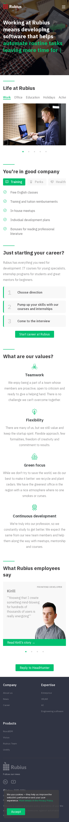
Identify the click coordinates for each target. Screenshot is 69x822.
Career (6, 705)
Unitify (6, 749)
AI (42, 705)
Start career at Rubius (34, 334)
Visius (6, 737)
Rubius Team (10, 743)
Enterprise (46, 692)
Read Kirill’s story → (21, 642)
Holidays (49, 97)
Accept (16, 812)
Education (33, 97)
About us (8, 692)
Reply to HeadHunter (34, 668)
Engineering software (52, 711)
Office (18, 97)
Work (7, 97)
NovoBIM (8, 731)
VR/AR (44, 699)
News (6, 699)
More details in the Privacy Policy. (36, 800)
